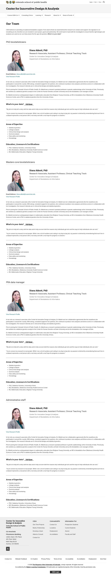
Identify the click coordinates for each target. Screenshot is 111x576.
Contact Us (36, 537)
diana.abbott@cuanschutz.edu (25, 74)
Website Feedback (21, 559)
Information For (71, 521)
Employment (53, 531)
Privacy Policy (45, 559)
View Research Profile (13, 76)
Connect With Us (12, 15)
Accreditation (54, 534)
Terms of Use (58, 559)
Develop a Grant (38, 531)
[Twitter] (8, 551)
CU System (34, 559)
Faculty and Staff (70, 534)
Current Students (70, 528)
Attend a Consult (38, 534)
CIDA (35, 521)
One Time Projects (38, 524)
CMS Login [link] (55, 572)
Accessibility (69, 559)
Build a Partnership (39, 528)
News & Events (68, 15)
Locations (53, 528)
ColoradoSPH (55, 521)
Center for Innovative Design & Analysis (32, 8)
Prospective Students (71, 524)
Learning (38, 15)
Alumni (67, 531)
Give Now (103, 559)
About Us (56, 15)
